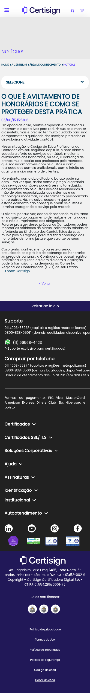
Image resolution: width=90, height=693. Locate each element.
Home (5, 64)
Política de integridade (45, 649)
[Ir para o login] (75, 11)
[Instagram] (55, 528)
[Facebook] (78, 528)
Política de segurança (45, 659)
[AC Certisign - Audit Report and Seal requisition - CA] (55, 609)
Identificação (18, 491)
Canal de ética (45, 680)
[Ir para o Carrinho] (82, 11)
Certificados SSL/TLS (26, 438)
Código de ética (45, 670)
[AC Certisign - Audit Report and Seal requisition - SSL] (32, 609)
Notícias (69, 64)
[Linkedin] (9, 528)
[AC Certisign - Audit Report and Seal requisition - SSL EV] (43, 609)
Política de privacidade (45, 629)
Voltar (46, 283)
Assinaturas (17, 477)
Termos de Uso (45, 639)
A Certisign (19, 64)
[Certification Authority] (54, 542)
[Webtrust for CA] (36, 542)
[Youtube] (32, 528)
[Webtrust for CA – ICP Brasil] (17, 542)
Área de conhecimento (45, 64)
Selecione (15, 82)
